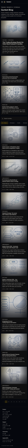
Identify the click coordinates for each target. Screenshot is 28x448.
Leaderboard (5, 416)
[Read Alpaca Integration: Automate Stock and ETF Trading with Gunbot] (14, 375)
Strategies (12, 122)
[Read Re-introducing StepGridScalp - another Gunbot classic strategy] (14, 167)
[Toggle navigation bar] (2, 2)
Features (4, 413)
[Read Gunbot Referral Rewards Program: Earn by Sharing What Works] (14, 342)
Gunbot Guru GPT (6, 441)
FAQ (3, 427)
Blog (3, 433)
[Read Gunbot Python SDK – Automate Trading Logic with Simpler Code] (14, 234)
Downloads (5, 417)
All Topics (4, 122)
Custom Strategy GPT (7, 440)
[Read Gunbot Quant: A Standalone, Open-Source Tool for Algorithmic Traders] (14, 134)
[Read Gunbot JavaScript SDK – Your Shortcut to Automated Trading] (14, 267)
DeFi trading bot (6, 414)
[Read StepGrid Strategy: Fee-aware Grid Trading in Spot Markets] (14, 201)
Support (4, 424)
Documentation (6, 425)
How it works (5, 411)
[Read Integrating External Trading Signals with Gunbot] (14, 305)
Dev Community (6, 435)
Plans (4, 419)
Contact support (6, 428)
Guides (18, 122)
